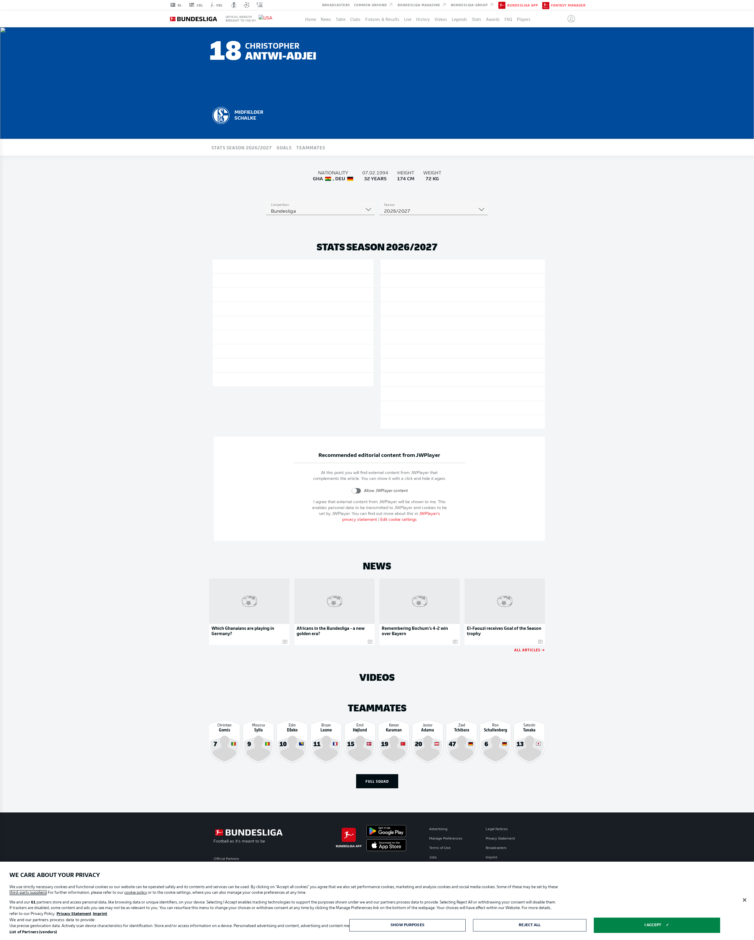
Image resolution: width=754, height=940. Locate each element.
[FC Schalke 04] (221, 114)
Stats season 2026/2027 (241, 147)
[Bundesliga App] (501, 5)
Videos (440, 19)
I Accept (652, 925)
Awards (493, 19)
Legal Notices (497, 829)
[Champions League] (246, 5)
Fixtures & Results (382, 19)
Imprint (491, 857)
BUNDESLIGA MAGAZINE (420, 4)
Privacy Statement (500, 838)
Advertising (438, 829)
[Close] (744, 899)
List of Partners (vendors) (33, 932)
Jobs (433, 857)
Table (340, 19)
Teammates (310, 147)
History (423, 19)
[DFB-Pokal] (234, 5)
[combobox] (320, 211)
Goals (284, 147)
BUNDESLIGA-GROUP (470, 4)
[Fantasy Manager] (545, 5)
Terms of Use (440, 848)
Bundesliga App (522, 5)
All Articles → (529, 649)
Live (407, 19)
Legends (459, 19)
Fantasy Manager (568, 5)
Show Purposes (407, 925)
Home (310, 19)
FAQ (508, 19)
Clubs (355, 19)
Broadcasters (336, 4)
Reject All (529, 925)
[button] (569, 19)
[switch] (356, 490)
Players (523, 19)
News (326, 19)
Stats (476, 19)
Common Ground (371, 4)
